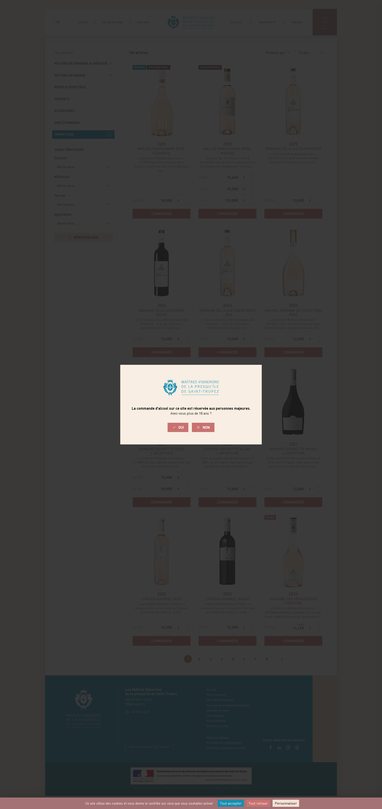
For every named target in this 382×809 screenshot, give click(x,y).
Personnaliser (286, 803)
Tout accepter (231, 803)
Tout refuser (258, 803)
